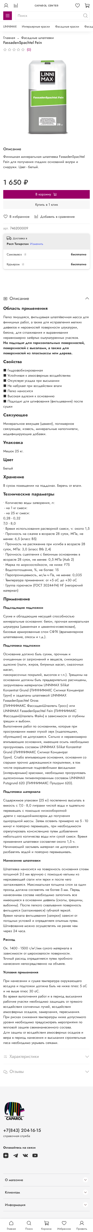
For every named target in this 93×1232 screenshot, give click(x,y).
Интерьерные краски (36, 26)
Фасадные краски (67, 26)
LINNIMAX (10, 26)
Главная (9, 37)
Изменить (36, 244)
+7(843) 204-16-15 (22, 1130)
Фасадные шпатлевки (37, 37)
